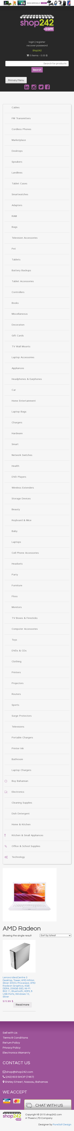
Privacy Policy (11, 1047)
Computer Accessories (25, 629)
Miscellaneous (20, 314)
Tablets (16, 259)
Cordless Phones (21, 129)
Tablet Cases (19, 183)
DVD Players (19, 477)
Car (14, 390)
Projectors (18, 683)
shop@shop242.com (19, 1071)
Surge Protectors (22, 716)
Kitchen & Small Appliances (27, 835)
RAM (14, 216)
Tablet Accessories (23, 281)
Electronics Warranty (16, 1052)
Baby (14, 531)
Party (15, 574)
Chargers (17, 422)
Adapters (17, 205)
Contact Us (16, 1063)
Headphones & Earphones (27, 379)
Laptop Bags (19, 412)
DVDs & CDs (19, 650)
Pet (14, 249)
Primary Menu (16, 80)
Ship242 (37, 50)
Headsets (17, 564)
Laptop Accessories (23, 357)
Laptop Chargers (21, 770)
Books (15, 303)
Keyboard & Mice (21, 520)
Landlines (17, 173)
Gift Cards (18, 335)
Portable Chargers (22, 737)
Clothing (16, 661)
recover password (37, 45)
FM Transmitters (21, 118)
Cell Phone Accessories (25, 553)
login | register (37, 42)
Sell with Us (10, 1032)
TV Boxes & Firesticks (25, 618)
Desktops (17, 151)
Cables (16, 107)
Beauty (16, 509)
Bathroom (17, 759)
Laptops (16, 542)
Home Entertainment (24, 401)
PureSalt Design (62, 1124)
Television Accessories (25, 238)
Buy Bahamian (20, 781)
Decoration (18, 325)
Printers (16, 672)
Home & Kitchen (21, 824)
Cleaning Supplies (22, 803)
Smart (15, 444)
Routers (16, 694)
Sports (15, 705)
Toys (14, 640)
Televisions (18, 727)
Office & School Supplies (26, 846)
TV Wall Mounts (21, 346)
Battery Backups (21, 270)
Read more (22, 1004)
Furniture (17, 585)
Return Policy (11, 1042)
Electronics (18, 792)
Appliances (18, 368)
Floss (15, 596)
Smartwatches (20, 194)
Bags (14, 227)
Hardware (17, 433)
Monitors (17, 607)
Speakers (17, 162)
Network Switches (22, 455)
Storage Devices (21, 498)
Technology (18, 857)
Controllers (18, 292)
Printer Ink (18, 748)
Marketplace (19, 140)
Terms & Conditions (15, 1037)
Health (15, 466)
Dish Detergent (21, 813)
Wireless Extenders (23, 488)
